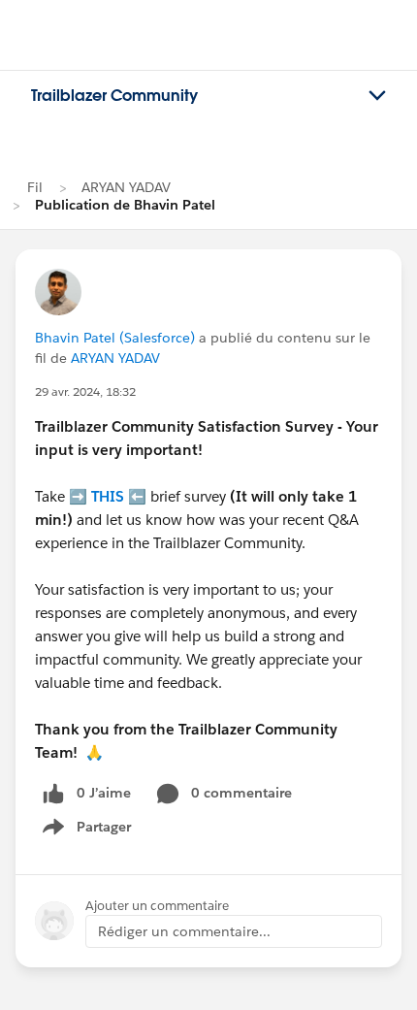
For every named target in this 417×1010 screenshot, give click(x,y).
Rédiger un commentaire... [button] (184, 931)
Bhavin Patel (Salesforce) (115, 337)
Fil (35, 187)
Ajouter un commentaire (157, 905)
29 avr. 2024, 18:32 (85, 391)
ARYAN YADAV (126, 187)
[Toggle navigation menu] (377, 96)
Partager (92, 830)
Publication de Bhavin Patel (125, 204)
